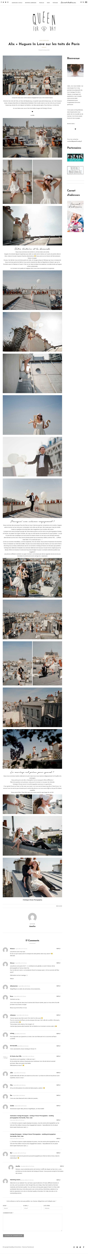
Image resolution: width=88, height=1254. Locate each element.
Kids (48, 2)
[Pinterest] (5, 2)
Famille (41, 2)
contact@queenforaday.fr (74, 141)
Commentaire (8, 1212)
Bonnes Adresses (30, 2)
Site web (47, 1205)
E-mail (26, 1205)
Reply (58, 948)
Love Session (44, 40)
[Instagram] (7, 2)
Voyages (55, 2)
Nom (5, 1205)
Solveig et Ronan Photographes (33, 900)
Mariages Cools (17, 2)
